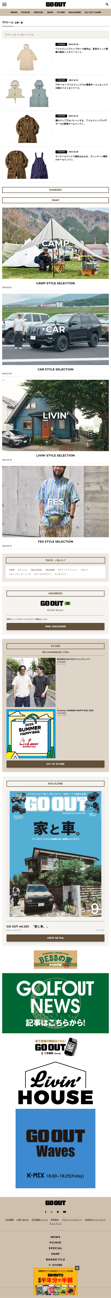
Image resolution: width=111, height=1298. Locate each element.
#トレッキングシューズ (20, 574)
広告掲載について (40, 1220)
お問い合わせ (23, 1220)
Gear (19, 8)
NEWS (55, 1237)
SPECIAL (38, 12)
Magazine (75, 12)
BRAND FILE (55, 1259)
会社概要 (10, 1220)
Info (103, 8)
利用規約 (55, 1220)
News (14, 12)
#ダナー (84, 570)
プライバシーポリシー (72, 1220)
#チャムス (22, 570)
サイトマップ (55, 1223)
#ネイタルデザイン (43, 574)
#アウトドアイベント (68, 570)
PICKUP (25, 12)
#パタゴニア (60, 574)
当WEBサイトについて (95, 1220)
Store (61, 12)
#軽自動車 (50, 570)
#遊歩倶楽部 (36, 570)
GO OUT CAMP (93, 12)
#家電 (12, 570)
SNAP (50, 12)
